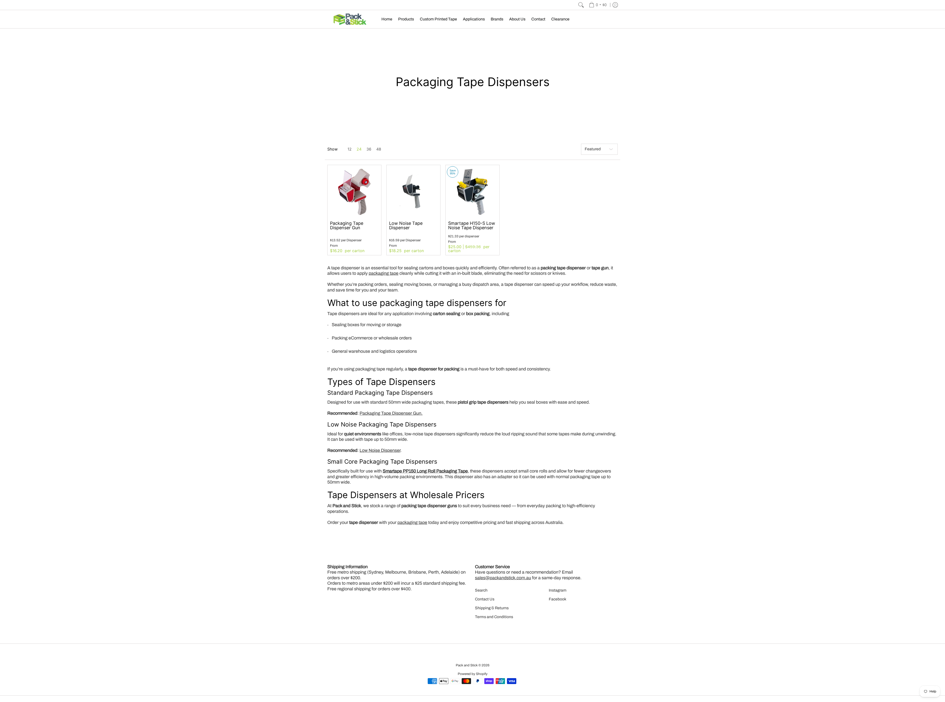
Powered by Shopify (473, 674)
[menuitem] (597, 5)
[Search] (581, 5)
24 (359, 149)
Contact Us (484, 599)
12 (349, 149)
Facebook (557, 599)
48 (378, 149)
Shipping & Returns (492, 608)
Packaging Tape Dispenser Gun (346, 225)
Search (481, 590)
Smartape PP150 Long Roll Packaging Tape (425, 471)
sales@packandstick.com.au (503, 577)
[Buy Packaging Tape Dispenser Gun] (354, 192)
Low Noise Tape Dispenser (406, 225)
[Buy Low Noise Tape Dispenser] (413, 192)
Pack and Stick (467, 665)
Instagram (558, 590)
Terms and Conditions (494, 617)
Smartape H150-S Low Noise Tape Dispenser (471, 225)
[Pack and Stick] (350, 19)
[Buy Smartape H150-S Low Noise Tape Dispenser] (472, 192)
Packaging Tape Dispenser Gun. (391, 413)
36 (368, 149)
